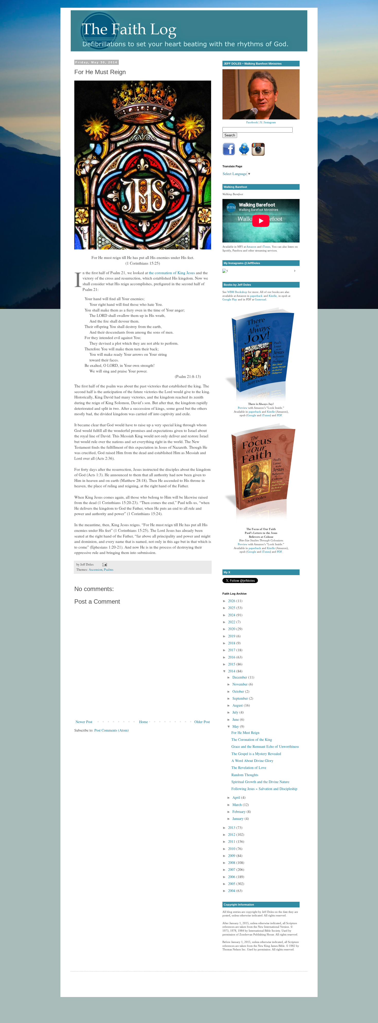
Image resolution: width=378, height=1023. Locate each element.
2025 (232, 607)
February (239, 811)
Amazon (251, 246)
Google (251, 415)
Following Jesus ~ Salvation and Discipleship (264, 788)
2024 (232, 614)
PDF (279, 415)
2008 (232, 862)
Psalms (108, 569)
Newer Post (84, 721)
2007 (232, 869)
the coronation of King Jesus (172, 272)
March (237, 804)
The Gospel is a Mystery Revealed (256, 753)
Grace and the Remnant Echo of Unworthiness (265, 746)
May (236, 726)
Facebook (252, 122)
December (240, 677)
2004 (232, 890)
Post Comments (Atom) (111, 730)
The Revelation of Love (248, 767)
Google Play (229, 299)
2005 (232, 883)
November (240, 684)
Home (143, 721)
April (236, 797)
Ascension (95, 569)
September (240, 698)
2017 (232, 649)
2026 (232, 600)
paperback (256, 295)
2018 (232, 642)
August (238, 705)
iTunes (266, 246)
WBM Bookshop (237, 292)
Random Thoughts (244, 774)
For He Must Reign (245, 732)
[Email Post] (104, 564)
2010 (232, 848)
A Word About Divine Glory (252, 760)
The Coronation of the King (251, 739)
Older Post (202, 721)
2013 (232, 827)
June (236, 719)
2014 (232, 671)
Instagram (270, 122)
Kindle (271, 411)
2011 (232, 841)
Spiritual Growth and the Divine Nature (260, 781)
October (238, 691)
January (238, 818)
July (235, 712)
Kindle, (273, 295)
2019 (232, 636)
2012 (232, 834)
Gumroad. (261, 299)
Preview (242, 407)
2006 (232, 876)
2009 (232, 855)
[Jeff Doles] (261, 95)
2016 (232, 657)
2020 (232, 628)
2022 (232, 621)
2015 (232, 664)
